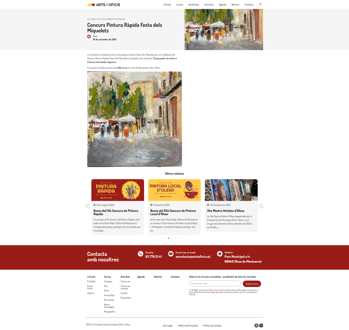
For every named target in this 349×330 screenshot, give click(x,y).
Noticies (93, 19)
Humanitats (109, 295)
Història (90, 292)
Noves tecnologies (109, 305)
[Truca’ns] (140, 253)
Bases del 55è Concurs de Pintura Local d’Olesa (173, 212)
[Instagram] (261, 326)
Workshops (193, 4)
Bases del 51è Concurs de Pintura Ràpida (116, 212)
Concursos (125, 281)
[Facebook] (256, 326)
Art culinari (109, 299)
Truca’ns (149, 252)
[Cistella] (260, 4)
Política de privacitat (216, 290)
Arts (106, 285)
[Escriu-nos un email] (171, 253)
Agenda (222, 4)
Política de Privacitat (188, 325)
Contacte (249, 4)
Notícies (235, 4)
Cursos (179, 4)
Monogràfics (109, 311)
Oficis (106, 290)
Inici (88, 19)
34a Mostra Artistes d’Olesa (225, 210)
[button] (88, 206)
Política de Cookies (212, 325)
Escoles (124, 292)
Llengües (108, 281)
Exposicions (126, 297)
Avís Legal (167, 325)
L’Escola (167, 4)
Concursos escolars (125, 287)
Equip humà (90, 287)
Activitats (209, 4)
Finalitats (91, 281)
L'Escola (91, 276)
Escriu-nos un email (185, 252)
